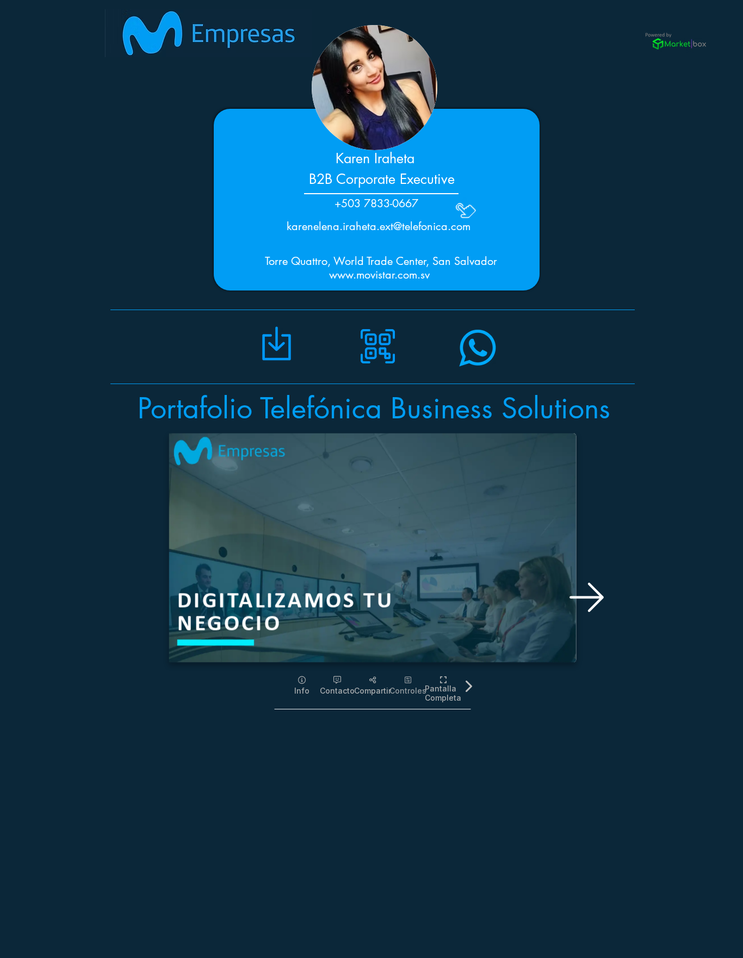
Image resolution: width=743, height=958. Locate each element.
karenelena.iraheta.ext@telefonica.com (378, 226)
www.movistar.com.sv (379, 275)
